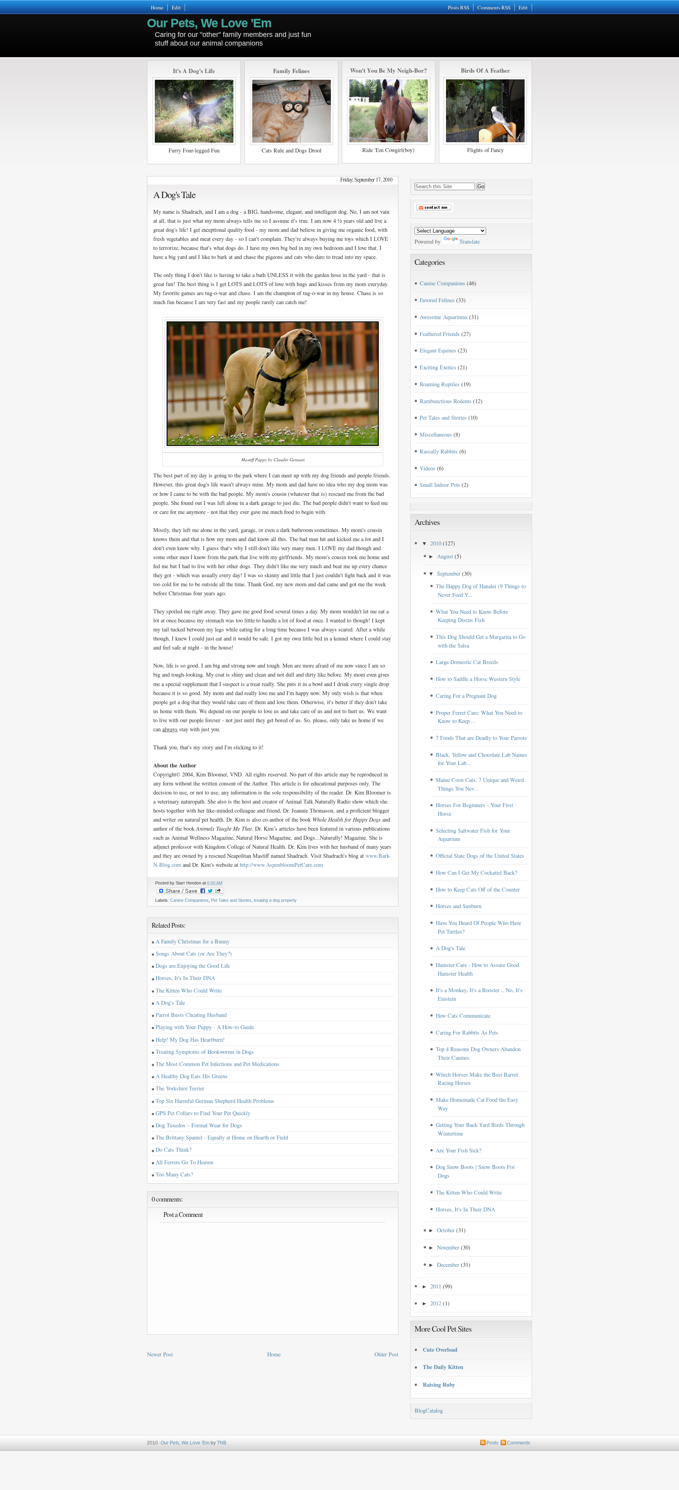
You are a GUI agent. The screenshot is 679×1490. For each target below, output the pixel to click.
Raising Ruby (439, 1384)
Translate (469, 241)
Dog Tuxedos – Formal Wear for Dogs (199, 1125)
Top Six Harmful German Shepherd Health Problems (215, 1101)
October (446, 1230)
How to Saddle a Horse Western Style (478, 679)
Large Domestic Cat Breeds (467, 662)
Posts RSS (458, 7)
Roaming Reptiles (440, 384)
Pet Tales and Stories (231, 900)
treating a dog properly (275, 900)
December (448, 1264)
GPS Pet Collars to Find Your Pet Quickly (203, 1113)
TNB (221, 1443)
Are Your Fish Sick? (458, 1150)
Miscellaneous (436, 434)
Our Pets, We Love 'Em (209, 23)
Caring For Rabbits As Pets (467, 1032)
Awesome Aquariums (444, 317)
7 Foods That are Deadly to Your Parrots (481, 737)
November (448, 1247)
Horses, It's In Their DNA (185, 978)
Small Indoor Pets (440, 484)
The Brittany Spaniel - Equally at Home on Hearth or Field (222, 1137)
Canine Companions (189, 900)
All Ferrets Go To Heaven (184, 1162)
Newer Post (160, 1354)
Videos (427, 468)
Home (157, 7)
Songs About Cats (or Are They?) (194, 953)
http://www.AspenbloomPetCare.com (281, 864)
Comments (518, 1443)
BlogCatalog (429, 1410)
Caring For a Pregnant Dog (466, 695)
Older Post (386, 1354)
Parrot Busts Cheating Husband (191, 1014)
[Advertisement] (439, 32)
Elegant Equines (438, 350)
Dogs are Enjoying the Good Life (193, 965)
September (449, 573)
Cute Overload (440, 1349)
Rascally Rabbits (439, 451)
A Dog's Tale (174, 194)
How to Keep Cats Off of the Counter (478, 889)
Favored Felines (437, 300)
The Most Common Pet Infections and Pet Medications (217, 1064)
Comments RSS (493, 7)
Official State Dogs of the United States (480, 855)
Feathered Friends (440, 334)
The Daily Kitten (443, 1367)
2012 (435, 1303)
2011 (435, 1286)
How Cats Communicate (463, 1015)
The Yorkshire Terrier (180, 1088)
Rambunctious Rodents (446, 401)
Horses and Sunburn (458, 906)
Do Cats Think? (173, 1149)
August (445, 556)
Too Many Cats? (174, 1174)
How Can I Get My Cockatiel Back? (476, 872)
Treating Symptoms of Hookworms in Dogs (205, 1051)
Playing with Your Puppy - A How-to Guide (205, 1027)
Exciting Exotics (438, 367)
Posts (492, 1443)
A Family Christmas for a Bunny (192, 941)
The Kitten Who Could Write (189, 990)
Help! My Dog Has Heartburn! (190, 1039)
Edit (176, 7)
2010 (435, 543)
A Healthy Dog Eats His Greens (192, 1076)
